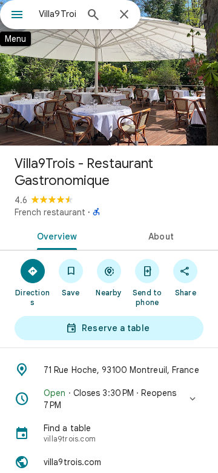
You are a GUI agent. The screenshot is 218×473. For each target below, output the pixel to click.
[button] (109, 399)
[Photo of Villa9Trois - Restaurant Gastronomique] (109, 73)
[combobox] (57, 14)
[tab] (54, 235)
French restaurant (50, 212)
